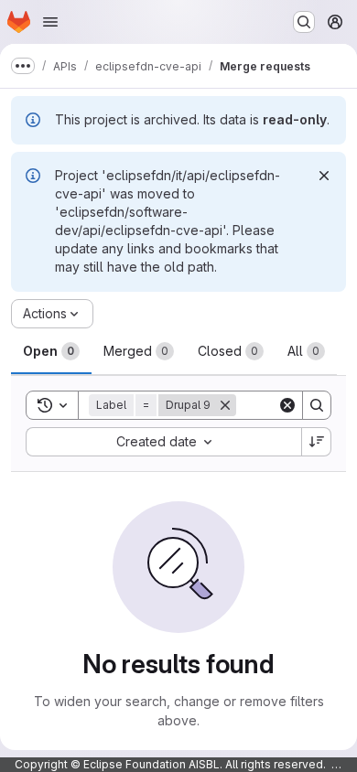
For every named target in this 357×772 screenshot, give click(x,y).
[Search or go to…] (304, 22)
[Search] (316, 405)
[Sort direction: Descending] (316, 441)
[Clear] (287, 405)
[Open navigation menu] (50, 22)
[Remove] (225, 405)
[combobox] (163, 441)
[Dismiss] (324, 176)
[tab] (51, 351)
